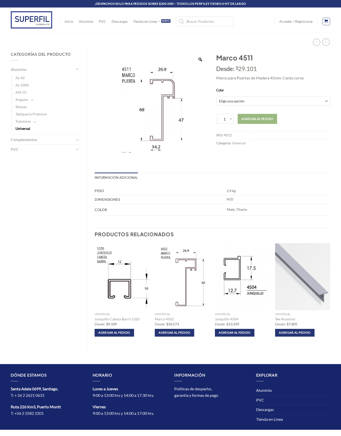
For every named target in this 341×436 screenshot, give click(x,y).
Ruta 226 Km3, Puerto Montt (36, 406)
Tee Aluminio (285, 319)
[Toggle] (77, 69)
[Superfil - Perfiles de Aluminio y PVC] (31, 19)
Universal (22, 128)
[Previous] (95, 294)
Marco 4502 (164, 319)
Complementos (24, 139)
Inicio (69, 21)
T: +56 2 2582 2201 (27, 413)
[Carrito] (326, 21)
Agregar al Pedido (257, 119)
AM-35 (20, 92)
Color (220, 90)
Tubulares (23, 121)
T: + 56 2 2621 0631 (27, 395)
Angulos (21, 99)
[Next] (330, 294)
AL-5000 (22, 85)
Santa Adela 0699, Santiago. (35, 388)
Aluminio (86, 21)
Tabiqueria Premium (31, 114)
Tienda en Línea (145, 21)
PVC (102, 21)
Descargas (120, 21)
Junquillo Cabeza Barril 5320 (117, 319)
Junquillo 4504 (226, 319)
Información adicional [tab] (116, 178)
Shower (21, 107)
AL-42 (20, 78)
